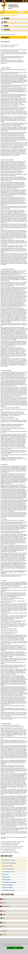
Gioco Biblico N (5, 874)
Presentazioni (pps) (6, 879)
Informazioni (25, 945)
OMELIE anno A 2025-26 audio (8, 860)
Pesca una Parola (6, 876)
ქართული (5, 931)
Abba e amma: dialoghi (7, 887)
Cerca (26, 12)
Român (4, 926)
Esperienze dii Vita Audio (7, 865)
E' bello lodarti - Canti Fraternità (9, 882)
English (3, 910)
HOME (6, 34)
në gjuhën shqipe (6, 906)
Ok (15, 947)
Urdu (4, 918)
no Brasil (4, 934)
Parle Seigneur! (12, 34)
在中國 (4, 914)
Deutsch (4, 922)
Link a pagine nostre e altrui (8, 890)
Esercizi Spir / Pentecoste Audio (9, 862)
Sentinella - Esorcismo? (7, 884)
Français (4, 902)
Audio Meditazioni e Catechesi (8, 871)
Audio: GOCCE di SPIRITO (8, 868)
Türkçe (4, 899)
